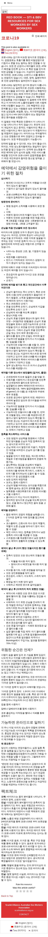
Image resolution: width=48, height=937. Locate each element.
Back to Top (7, 896)
